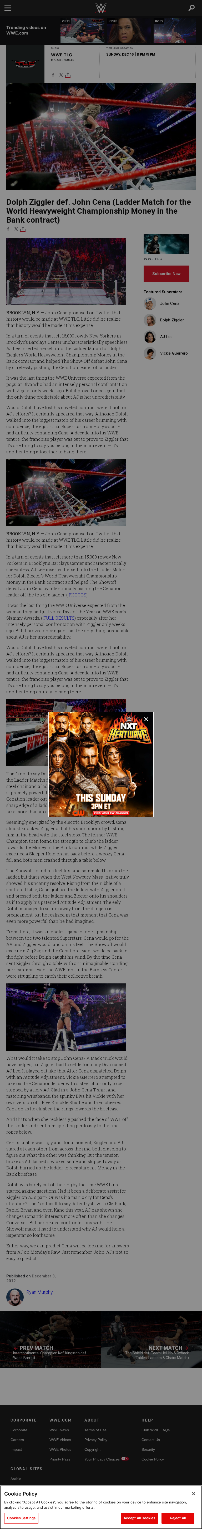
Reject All (178, 1518)
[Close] (193, 1493)
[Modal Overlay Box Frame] (101, 764)
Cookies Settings (21, 1518)
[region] (101, 1507)
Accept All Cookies (139, 1518)
